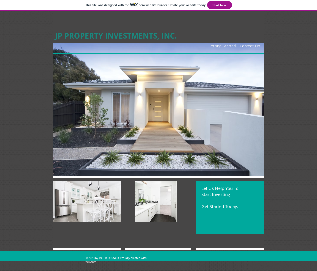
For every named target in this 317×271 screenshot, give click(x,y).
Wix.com (90, 262)
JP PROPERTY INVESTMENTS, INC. (116, 36)
